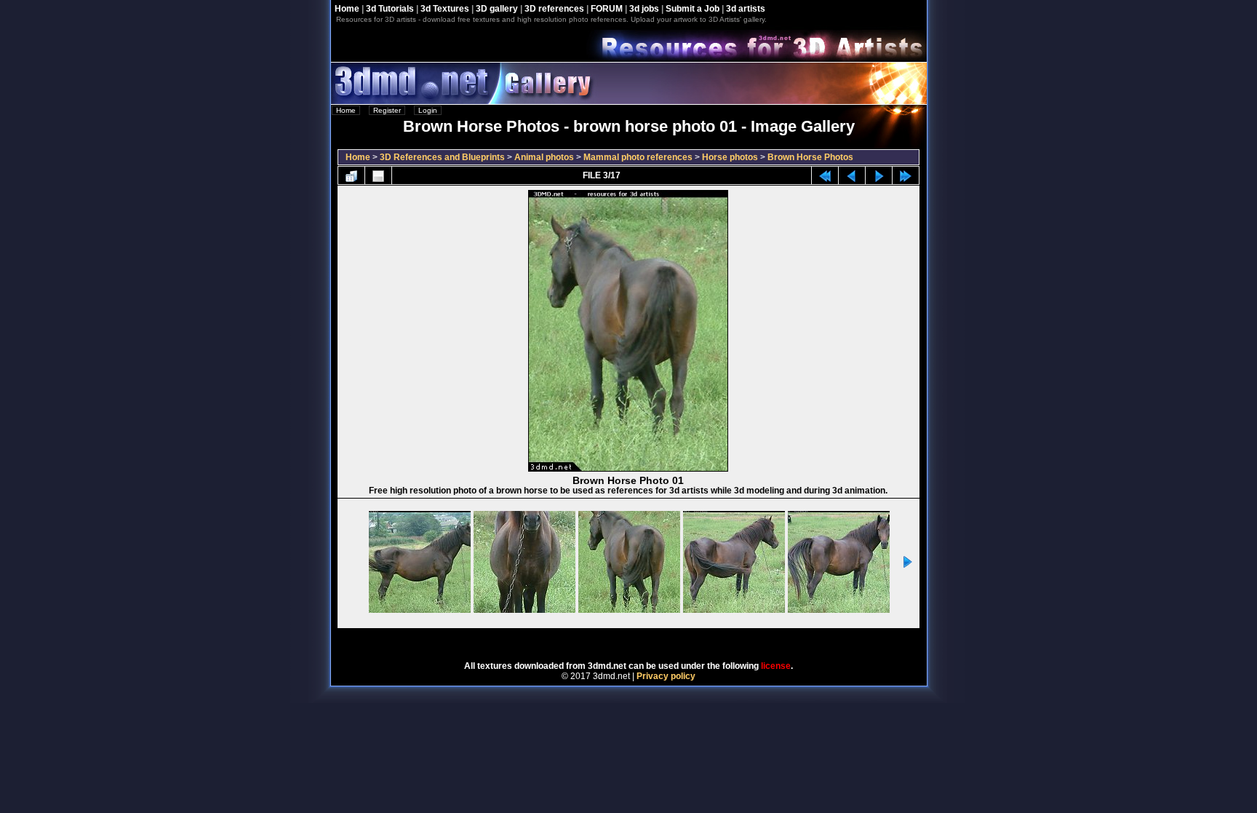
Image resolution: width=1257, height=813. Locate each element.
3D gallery (497, 9)
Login (427, 110)
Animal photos (544, 157)
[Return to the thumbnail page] (351, 175)
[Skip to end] (906, 175)
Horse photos (730, 157)
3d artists (745, 9)
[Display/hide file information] (378, 175)
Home (347, 9)
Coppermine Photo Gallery (647, 639)
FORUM (607, 9)
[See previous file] (852, 175)
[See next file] (879, 175)
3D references (554, 9)
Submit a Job (692, 9)
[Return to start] (825, 175)
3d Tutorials (390, 9)
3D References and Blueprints (442, 157)
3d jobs (644, 9)
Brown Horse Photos (810, 157)
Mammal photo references (638, 157)
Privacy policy (666, 676)
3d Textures (444, 9)
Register (387, 110)
